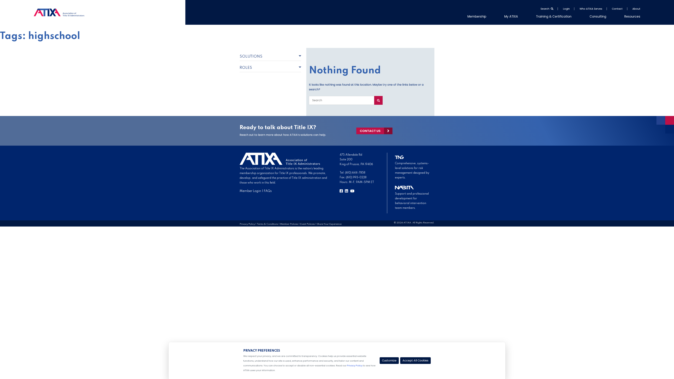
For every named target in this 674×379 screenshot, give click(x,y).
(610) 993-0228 (356, 176)
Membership (492, 16)
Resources (633, 16)
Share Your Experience (329, 223)
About (636, 9)
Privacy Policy (247, 223)
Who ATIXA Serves (591, 9)
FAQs (268, 190)
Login (566, 9)
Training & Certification (562, 16)
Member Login (250, 190)
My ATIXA (524, 16)
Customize (389, 360)
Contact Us (370, 130)
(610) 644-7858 (355, 172)
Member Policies (289, 223)
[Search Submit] (378, 99)
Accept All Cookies (415, 360)
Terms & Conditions (267, 223)
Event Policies (307, 223)
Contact (617, 9)
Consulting (602, 16)
